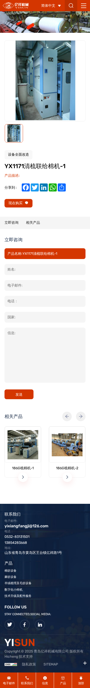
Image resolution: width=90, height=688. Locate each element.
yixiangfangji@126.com (26, 526)
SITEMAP (51, 664)
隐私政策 (29, 664)
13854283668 (15, 543)
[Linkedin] (39, 624)
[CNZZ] (10, 664)
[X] (9, 624)
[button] (67, 416)
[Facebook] (25, 624)
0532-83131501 (17, 537)
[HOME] (15, 5)
